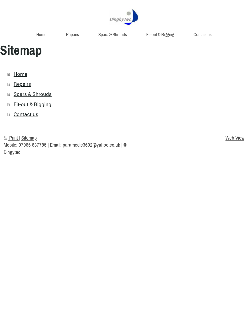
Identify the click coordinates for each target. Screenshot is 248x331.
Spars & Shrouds (33, 94)
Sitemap (29, 138)
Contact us (26, 114)
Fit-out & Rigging (32, 104)
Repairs (22, 83)
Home (20, 74)
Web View (234, 138)
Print (13, 138)
